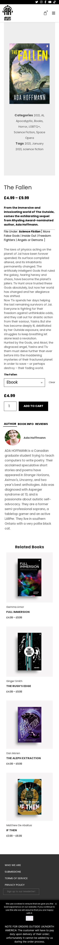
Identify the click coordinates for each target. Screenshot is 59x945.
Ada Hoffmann (35, 438)
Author (10, 424)
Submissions (13, 872)
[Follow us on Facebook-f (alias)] (45, 2)
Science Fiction (24, 132)
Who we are (13, 865)
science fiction (33, 149)
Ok (29, 918)
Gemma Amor (15, 607)
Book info (26, 424)
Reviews (41, 424)
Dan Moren (13, 753)
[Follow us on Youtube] (49, 2)
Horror (22, 127)
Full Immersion (18, 612)
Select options (29, 579)
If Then (11, 830)
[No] (55, 903)
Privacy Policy (15, 885)
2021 (37, 115)
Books (38, 121)
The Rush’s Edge (18, 686)
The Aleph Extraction (23, 758)
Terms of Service (16, 878)
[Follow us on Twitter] (36, 2)
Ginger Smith (14, 681)
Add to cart (33, 406)
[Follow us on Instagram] (41, 2)
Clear (52, 382)
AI (42, 115)
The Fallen (10, 375)
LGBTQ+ (34, 127)
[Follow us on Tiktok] (54, 2)
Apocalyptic (24, 121)
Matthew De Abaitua (19, 825)
